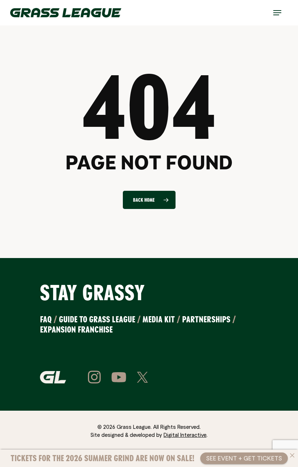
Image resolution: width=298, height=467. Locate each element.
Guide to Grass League (97, 319)
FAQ (46, 319)
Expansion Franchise (76, 329)
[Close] (292, 455)
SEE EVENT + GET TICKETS (244, 458)
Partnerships (206, 319)
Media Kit (158, 319)
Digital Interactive (185, 434)
